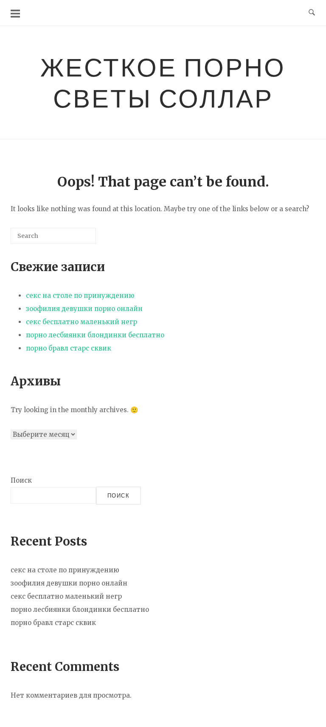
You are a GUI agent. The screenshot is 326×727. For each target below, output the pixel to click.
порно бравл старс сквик (68, 348)
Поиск (21, 480)
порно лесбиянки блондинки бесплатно (95, 335)
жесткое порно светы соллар (163, 82)
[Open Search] (311, 13)
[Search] (77, 239)
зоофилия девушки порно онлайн (84, 309)
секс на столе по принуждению (80, 295)
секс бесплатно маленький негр (81, 322)
